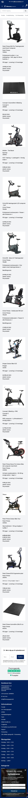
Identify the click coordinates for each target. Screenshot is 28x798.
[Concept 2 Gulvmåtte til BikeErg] (14, 89)
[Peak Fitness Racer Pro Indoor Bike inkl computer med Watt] (14, 450)
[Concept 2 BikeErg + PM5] (14, 397)
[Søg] (25, 10)
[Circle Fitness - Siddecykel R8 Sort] (14, 297)
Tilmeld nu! (14, 791)
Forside (3, 707)
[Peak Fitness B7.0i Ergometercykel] (14, 559)
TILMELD (20, 657)
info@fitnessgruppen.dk (7, 699)
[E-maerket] (2, 2)
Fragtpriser (4, 724)
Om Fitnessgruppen (6, 709)
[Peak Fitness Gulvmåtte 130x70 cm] (14, 610)
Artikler (3, 712)
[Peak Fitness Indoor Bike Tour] (14, 505)
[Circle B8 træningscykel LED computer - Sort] (14, 189)
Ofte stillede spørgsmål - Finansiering (11, 734)
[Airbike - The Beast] (14, 137)
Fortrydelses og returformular (9, 727)
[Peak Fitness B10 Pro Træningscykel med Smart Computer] (14, 32)
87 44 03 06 (4, 696)
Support (3, 729)
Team (2, 717)
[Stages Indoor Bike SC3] (14, 350)
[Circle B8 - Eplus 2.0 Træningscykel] (14, 244)
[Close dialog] (25, 770)
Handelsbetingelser (6, 714)
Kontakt (3, 719)
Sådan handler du (5, 722)
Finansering (4, 732)
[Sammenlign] (23, 6)
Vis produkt (5, 70)
